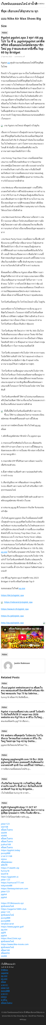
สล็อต (3, 981)
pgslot (4, 894)
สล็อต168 (5, 950)
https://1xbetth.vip (10, 867)
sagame (4, 973)
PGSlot (4, 33)
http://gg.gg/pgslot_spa (12, 622)
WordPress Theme (35, 1016)
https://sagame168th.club (13, 909)
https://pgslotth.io (9, 876)
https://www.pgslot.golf (12, 926)
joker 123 (5, 879)
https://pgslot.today (10, 850)
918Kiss (4, 969)
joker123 (5, 823)
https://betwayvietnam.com (14, 888)
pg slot (4, 552)
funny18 (5, 870)
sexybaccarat (7, 923)
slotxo (4, 859)
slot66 (4, 835)
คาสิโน (4, 999)
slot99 (4, 832)
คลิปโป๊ (4, 864)
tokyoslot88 (6, 885)
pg (8, 62)
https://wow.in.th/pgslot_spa (15, 609)
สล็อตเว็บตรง (7, 829)
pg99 (3, 932)
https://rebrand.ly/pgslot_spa (18, 602)
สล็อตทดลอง (6, 862)
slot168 (4, 826)
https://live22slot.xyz (11, 938)
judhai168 (6, 844)
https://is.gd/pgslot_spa (12, 615)
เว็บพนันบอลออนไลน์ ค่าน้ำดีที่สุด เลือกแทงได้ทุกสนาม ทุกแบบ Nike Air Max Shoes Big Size (21, 15)
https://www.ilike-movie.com (15, 944)
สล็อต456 (5, 953)
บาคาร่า (4, 985)
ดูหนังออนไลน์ (7, 906)
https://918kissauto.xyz (12, 903)
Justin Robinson (22, 663)
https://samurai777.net (12, 882)
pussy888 (5, 853)
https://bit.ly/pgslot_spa (12, 595)
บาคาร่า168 (6, 856)
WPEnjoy (23, 1019)
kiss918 (4, 873)
